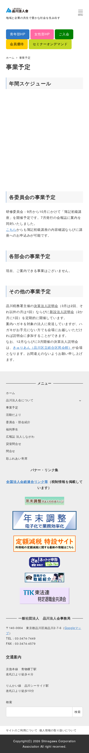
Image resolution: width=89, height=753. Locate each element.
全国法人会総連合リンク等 (27, 481)
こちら (11, 229)
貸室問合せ (13, 444)
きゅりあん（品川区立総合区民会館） (42, 347)
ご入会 (64, 34)
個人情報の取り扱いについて (57, 730)
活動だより (13, 414)
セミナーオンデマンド (50, 44)
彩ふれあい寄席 (17, 458)
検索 (9, 702)
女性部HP (42, 34)
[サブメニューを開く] (80, 400)
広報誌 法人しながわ (20, 436)
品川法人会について (20, 400)
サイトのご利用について (21, 730)
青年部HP (17, 34)
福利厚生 (12, 429)
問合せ (10, 451)
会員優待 (17, 44)
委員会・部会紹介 (18, 422)
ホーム (10, 393)
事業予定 (12, 407)
